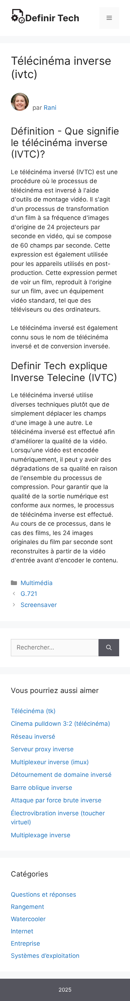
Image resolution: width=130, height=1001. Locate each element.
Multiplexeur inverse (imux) (50, 762)
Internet (22, 931)
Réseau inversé (33, 736)
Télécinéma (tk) (33, 711)
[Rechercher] (109, 647)
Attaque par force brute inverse (56, 800)
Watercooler (28, 919)
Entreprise (25, 943)
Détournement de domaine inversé (61, 774)
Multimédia (37, 582)
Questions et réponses (43, 894)
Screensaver (39, 604)
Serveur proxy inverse (42, 749)
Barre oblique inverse (41, 787)
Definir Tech (52, 18)
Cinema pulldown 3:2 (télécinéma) (60, 723)
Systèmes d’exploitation (45, 955)
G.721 (29, 593)
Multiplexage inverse (40, 835)
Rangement (27, 906)
